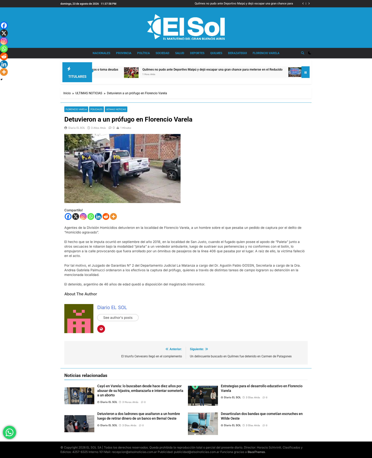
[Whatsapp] (90, 216)
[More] (113, 216)
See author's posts (118, 318)
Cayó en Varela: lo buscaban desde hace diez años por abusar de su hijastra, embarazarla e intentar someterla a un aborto (140, 390)
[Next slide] (309, 3)
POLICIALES (96, 109)
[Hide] (1, 79)
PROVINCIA (123, 53)
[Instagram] (83, 216)
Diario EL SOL (76, 128)
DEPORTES (197, 53)
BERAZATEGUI (237, 53)
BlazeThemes (256, 452)
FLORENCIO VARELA (266, 53)
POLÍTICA (143, 53)
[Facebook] (68, 216)
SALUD (179, 53)
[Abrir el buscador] (302, 52)
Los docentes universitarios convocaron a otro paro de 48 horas (251, 3)
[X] (75, 216)
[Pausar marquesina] (305, 72)
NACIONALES (101, 53)
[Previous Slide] (303, 3)
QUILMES (216, 53)
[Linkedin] (98, 216)
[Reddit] (105, 216)
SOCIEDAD (162, 53)
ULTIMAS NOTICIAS (116, 109)
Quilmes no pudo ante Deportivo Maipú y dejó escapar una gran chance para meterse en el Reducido (187, 69)
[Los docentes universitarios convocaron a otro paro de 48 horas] (270, 72)
